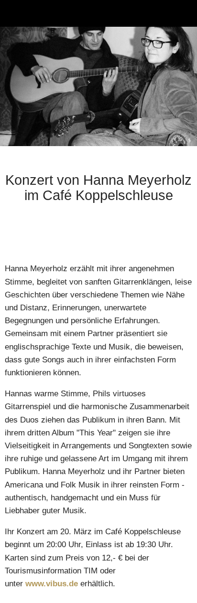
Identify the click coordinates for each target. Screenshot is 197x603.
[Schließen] (13, 13)
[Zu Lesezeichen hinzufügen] (180, 233)
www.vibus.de (51, 583)
